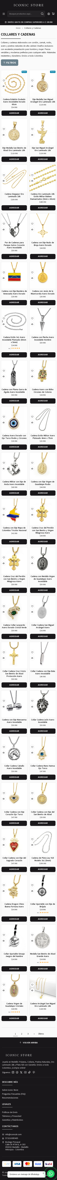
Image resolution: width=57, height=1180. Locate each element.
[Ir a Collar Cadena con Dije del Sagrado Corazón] (14, 842)
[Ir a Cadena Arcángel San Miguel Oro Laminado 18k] (42, 987)
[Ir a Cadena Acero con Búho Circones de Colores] (42, 373)
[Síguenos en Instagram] (13, 1072)
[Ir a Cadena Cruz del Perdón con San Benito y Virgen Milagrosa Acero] (42, 512)
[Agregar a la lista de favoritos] (4, 80)
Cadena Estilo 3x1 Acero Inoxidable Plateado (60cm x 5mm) (14, 340)
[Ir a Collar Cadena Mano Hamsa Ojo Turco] (42, 750)
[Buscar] (42, 14)
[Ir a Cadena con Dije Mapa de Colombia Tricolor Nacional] (14, 512)
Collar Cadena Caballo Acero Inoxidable (14, 767)
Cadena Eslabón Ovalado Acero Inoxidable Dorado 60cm (14, 102)
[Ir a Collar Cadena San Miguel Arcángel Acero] (42, 609)
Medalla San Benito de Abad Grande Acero (42, 955)
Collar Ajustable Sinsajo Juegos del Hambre (14, 955)
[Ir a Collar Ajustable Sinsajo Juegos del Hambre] (14, 938)
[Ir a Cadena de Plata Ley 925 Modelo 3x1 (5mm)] (42, 842)
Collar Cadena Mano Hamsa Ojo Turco (43, 767)
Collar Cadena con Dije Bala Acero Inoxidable (43, 672)
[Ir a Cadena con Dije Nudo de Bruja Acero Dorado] (42, 226)
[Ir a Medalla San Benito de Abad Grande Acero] (42, 938)
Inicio (18, 28)
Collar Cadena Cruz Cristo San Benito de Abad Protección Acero (14, 674)
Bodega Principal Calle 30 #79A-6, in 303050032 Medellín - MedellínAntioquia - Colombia (16, 1146)
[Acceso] (49, 14)
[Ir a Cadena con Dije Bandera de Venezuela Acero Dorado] (14, 275)
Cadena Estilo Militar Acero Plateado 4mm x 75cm (43, 437)
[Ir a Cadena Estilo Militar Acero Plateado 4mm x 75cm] (42, 419)
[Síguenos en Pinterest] (33, 1072)
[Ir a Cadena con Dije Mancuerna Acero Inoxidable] (14, 703)
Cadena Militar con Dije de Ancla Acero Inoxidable (14, 483)
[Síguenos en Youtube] (25, 1072)
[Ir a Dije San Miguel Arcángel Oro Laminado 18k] (42, 132)
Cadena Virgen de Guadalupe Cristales (14, 1005)
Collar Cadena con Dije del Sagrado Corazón (14, 859)
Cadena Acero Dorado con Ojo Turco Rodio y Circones (14, 437)
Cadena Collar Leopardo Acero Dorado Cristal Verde (14, 626)
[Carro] (53, 13)
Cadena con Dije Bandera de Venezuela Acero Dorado (14, 292)
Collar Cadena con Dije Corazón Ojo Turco (14, 813)
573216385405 (11, 1138)
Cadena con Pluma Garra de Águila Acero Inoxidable (14, 390)
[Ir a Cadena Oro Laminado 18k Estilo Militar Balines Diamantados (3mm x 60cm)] (42, 178)
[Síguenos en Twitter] (21, 1072)
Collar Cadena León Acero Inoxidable (42, 721)
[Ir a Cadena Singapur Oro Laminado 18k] (14, 178)
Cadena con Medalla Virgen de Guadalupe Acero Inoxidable (43, 579)
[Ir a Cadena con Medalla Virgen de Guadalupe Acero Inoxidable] (42, 560)
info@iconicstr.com (13, 1134)
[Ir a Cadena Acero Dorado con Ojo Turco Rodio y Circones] (14, 419)
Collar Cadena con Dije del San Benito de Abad (42, 813)
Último (41, 1033)
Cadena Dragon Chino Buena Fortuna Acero (14, 905)
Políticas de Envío (9, 1112)
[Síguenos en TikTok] (29, 1072)
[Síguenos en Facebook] (17, 1072)
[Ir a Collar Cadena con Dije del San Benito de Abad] (42, 796)
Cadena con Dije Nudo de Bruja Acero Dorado (42, 244)
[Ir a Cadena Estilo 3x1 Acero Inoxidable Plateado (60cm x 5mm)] (14, 321)
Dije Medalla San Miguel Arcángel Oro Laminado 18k (42, 100)
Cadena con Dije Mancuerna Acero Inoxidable (14, 721)
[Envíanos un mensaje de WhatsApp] (51, 1174)
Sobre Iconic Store (10, 1090)
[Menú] (4, 14)
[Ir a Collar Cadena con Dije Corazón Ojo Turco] (14, 796)
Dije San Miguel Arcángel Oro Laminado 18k (43, 149)
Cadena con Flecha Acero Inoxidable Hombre (43, 338)
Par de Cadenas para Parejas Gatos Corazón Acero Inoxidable (14, 245)
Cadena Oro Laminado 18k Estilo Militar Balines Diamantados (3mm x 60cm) (42, 196)
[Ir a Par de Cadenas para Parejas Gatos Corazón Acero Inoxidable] (14, 226)
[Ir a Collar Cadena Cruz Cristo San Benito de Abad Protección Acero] (14, 655)
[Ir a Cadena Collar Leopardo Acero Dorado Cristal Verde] (14, 609)
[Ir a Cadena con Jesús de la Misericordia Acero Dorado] (42, 275)
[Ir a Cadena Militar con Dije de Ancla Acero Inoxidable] (14, 465)
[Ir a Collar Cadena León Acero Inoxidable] (42, 703)
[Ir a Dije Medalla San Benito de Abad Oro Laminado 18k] (14, 132)
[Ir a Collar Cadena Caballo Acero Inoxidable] (14, 750)
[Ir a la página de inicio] (29, 5)
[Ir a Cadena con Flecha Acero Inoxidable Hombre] (42, 321)
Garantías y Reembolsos (12, 1120)
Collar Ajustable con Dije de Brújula (42, 905)
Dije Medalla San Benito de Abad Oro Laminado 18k (14, 149)
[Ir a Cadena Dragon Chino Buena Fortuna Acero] (14, 888)
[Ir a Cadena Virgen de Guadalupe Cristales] (14, 987)
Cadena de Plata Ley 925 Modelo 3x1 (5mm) (43, 859)
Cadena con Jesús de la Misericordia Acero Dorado (43, 292)
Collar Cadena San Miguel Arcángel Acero (42, 626)
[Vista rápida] (4, 86)
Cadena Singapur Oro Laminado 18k (14, 195)
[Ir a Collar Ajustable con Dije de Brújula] (42, 888)
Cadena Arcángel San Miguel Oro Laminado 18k (42, 1005)
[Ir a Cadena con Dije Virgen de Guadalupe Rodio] (42, 465)
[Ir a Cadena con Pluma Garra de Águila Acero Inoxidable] (14, 373)
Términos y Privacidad (11, 1116)
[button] (9, 62)
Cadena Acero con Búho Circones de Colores (43, 390)
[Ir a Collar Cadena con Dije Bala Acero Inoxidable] (42, 655)
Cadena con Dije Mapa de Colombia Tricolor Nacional (14, 529)
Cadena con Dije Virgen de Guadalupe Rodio (42, 483)
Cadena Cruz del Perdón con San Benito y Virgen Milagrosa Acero (43, 530)
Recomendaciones (10, 1097)
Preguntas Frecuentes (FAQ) (14, 1094)
